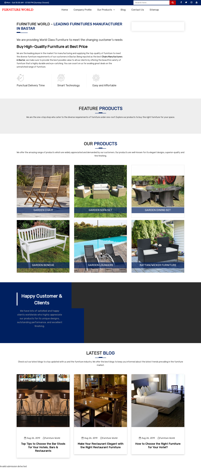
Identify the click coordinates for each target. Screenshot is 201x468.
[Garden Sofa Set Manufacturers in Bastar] (100, 191)
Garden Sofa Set (100, 210)
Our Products (105, 9)
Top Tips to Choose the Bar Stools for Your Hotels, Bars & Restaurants (43, 447)
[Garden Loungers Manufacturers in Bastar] (100, 246)
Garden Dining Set (158, 210)
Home (65, 9)
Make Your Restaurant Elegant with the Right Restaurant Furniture (100, 445)
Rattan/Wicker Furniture (158, 265)
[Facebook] (181, 2)
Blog (123, 9)
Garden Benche (43, 265)
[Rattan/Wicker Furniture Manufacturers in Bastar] (158, 246)
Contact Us (137, 9)
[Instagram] (191, 2)
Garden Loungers (100, 265)
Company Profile (83, 9)
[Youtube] (196, 2)
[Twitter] (186, 2)
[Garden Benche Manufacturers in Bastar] (43, 246)
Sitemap (154, 9)
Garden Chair (43, 210)
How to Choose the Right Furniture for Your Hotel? (158, 445)
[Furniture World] (17, 9)
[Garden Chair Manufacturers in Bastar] (43, 191)
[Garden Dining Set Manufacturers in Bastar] (158, 191)
